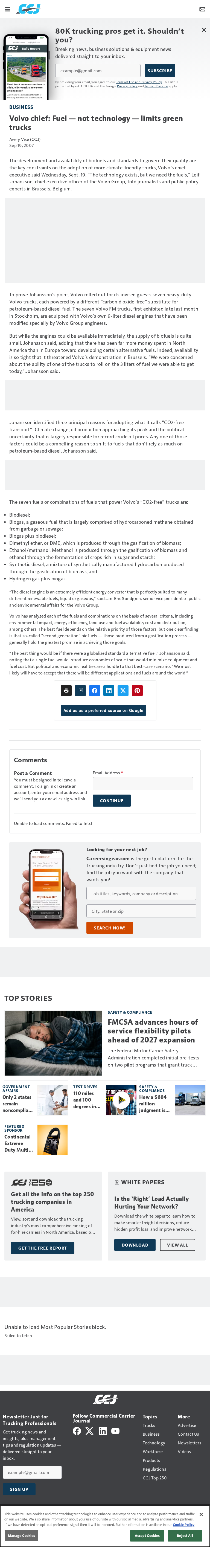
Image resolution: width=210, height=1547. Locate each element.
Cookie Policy (183, 1524)
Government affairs (16, 1088)
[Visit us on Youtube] (115, 1430)
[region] (105, 1526)
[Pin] (137, 690)
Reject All (185, 1535)
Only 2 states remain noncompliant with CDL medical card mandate (17, 1104)
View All (177, 1245)
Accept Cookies (147, 1535)
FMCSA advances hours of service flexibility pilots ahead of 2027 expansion (153, 1031)
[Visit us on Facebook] (77, 1430)
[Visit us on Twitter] (89, 1430)
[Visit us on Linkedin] (103, 1430)
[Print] (66, 690)
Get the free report (42, 1248)
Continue (112, 800)
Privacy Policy (127, 86)
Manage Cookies (21, 1535)
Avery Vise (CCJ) (24, 139)
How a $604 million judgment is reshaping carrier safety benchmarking (155, 1104)
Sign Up (19, 1489)
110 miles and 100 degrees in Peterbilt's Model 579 (85, 1100)
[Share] (94, 690)
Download (135, 1245)
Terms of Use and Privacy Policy (139, 82)
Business (21, 107)
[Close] (201, 1514)
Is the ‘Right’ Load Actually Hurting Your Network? (151, 1202)
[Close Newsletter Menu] (203, 29)
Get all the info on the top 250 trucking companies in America (52, 1201)
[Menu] (7, 8)
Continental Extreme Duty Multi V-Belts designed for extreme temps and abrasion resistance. (18, 1144)
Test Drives (85, 1086)
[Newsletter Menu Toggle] (202, 8)
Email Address (108, 772)
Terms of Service (156, 86)
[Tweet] (123, 690)
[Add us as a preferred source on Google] (80, 690)
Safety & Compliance (130, 1012)
